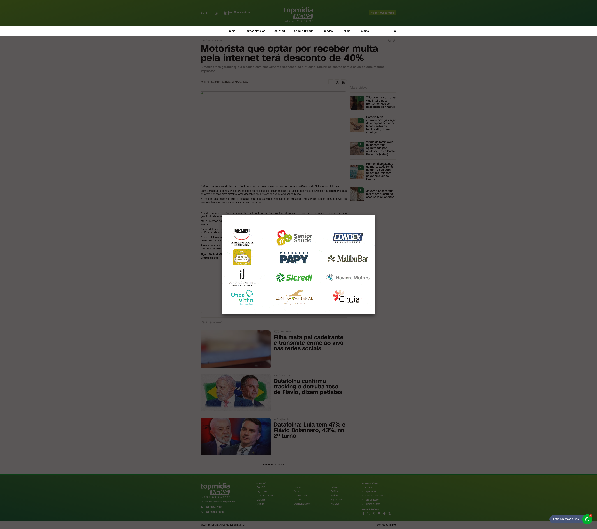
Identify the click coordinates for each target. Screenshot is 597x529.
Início (232, 31)
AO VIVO (279, 31)
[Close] (374, 215)
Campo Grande (303, 31)
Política (364, 31)
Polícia (346, 31)
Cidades (328, 31)
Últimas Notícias (255, 31)
